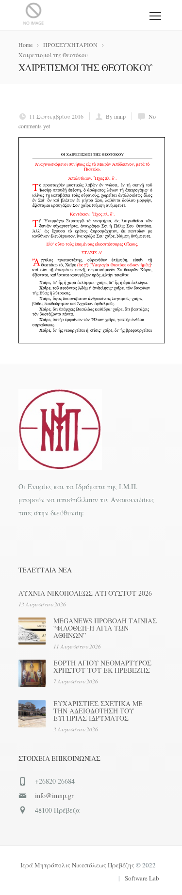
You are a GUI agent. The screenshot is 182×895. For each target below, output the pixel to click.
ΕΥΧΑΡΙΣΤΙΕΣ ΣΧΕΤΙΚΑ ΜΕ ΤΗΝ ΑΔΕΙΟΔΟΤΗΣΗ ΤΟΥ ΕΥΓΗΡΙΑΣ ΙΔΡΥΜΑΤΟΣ (98, 711)
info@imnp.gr (54, 795)
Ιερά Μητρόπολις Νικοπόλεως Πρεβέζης (77, 865)
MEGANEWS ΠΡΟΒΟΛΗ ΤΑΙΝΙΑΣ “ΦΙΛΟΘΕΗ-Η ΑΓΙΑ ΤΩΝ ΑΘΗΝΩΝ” (105, 628)
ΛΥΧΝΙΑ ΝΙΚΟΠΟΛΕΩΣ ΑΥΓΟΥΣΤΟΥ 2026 (85, 593)
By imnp (116, 116)
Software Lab (142, 878)
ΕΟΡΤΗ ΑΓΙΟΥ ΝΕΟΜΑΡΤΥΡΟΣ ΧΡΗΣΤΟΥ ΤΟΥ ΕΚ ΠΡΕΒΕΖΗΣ (102, 666)
